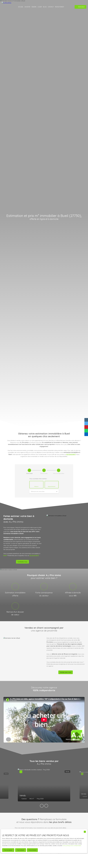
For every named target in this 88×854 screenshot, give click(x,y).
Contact (51, 7)
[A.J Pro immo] (7, 7)
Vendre (33, 7)
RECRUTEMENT (59, 7)
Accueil (20, 7)
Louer (40, 7)
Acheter (27, 7)
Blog (45, 7)
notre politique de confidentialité (72, 845)
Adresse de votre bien (38, 491)
